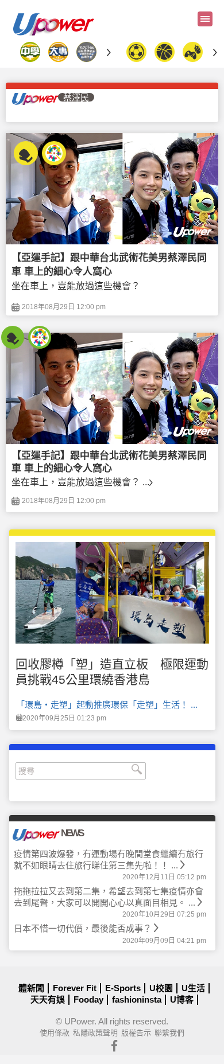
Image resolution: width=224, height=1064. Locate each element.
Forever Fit (74, 988)
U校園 (161, 988)
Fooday (88, 999)
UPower (79, 1021)
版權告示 (136, 1032)
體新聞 (31, 988)
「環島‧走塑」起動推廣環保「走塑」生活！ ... (107, 705)
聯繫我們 (169, 1032)
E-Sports (123, 988)
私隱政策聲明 (95, 1032)
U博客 (182, 999)
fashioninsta (136, 999)
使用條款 (54, 1032)
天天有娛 (47, 999)
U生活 (193, 988)
